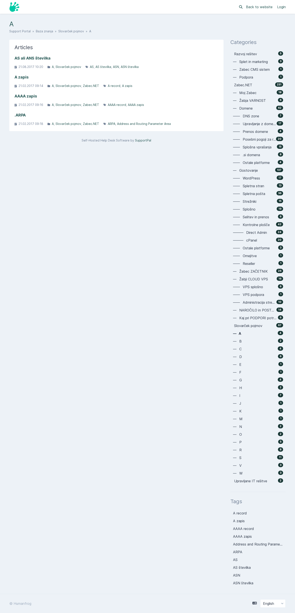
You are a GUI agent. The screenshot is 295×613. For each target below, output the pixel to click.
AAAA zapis (136, 105)
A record (114, 86)
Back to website (260, 7)
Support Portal (20, 31)
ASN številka (130, 67)
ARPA (111, 124)
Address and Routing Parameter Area (144, 124)
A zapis (127, 86)
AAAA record (117, 105)
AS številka (103, 67)
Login (281, 7)
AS (92, 67)
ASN (116, 67)
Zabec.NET (91, 86)
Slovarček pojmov (71, 31)
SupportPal (143, 140)
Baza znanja (44, 31)
